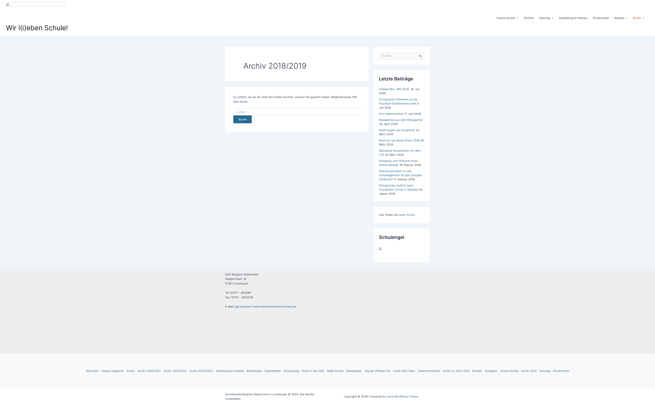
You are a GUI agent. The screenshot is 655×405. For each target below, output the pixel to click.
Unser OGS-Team (404, 371)
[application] (516, 17)
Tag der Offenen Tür (377, 371)
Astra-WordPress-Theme (402, 396)
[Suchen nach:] (296, 112)
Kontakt (619, 18)
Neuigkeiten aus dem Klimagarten (401, 120)
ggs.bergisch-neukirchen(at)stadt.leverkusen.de (265, 306)
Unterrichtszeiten (429, 371)
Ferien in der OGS (313, 371)
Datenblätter (273, 371)
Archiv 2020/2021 (149, 371)
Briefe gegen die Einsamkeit (397, 130)
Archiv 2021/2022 (175, 371)
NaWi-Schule (335, 371)
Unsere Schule (505, 18)
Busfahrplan (254, 371)
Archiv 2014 (529, 371)
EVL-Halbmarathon (391, 113)
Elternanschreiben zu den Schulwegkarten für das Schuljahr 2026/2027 (400, 175)
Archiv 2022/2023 (201, 371)
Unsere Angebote (112, 371)
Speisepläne (354, 371)
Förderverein (601, 18)
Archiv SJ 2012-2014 (456, 371)
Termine (528, 18)
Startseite (92, 371)
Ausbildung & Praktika (573, 18)
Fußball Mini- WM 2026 (394, 89)
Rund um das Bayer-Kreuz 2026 (399, 140)
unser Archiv (407, 215)
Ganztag (544, 18)
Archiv (637, 18)
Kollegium (491, 371)
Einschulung (291, 371)
